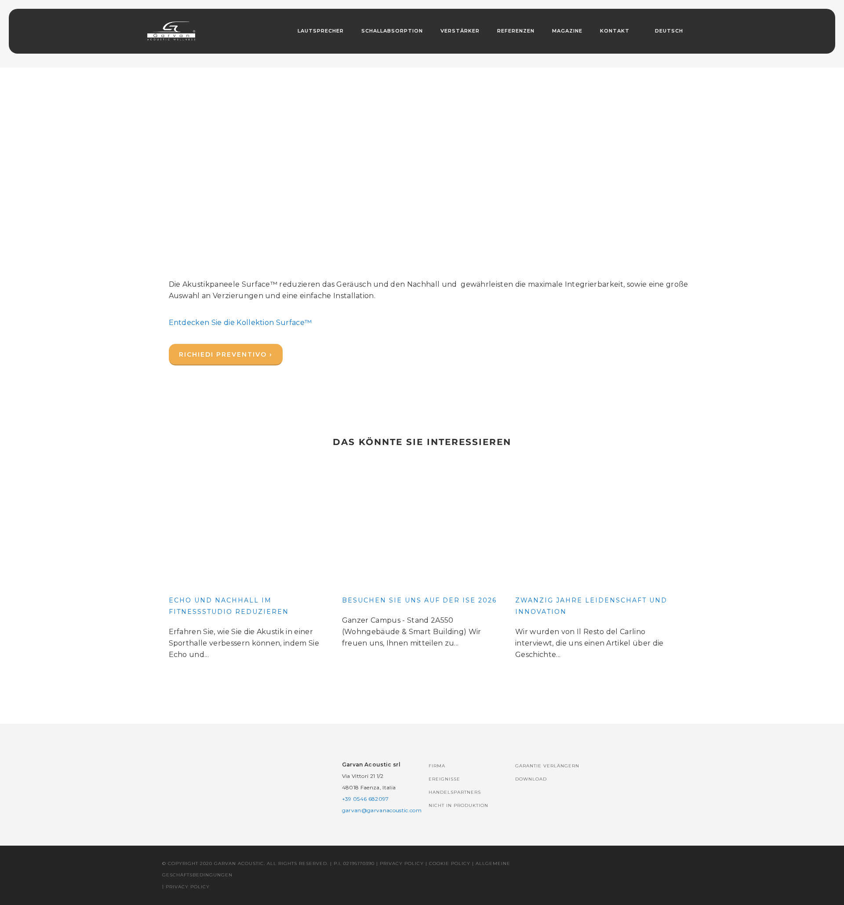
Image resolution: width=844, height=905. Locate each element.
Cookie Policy (449, 863)
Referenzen (516, 31)
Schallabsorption (392, 31)
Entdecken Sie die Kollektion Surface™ (240, 322)
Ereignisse (444, 779)
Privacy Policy (402, 863)
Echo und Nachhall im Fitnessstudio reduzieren (229, 606)
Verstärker (460, 31)
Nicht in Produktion (458, 805)
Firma (437, 766)
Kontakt (614, 31)
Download (531, 779)
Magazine (567, 31)
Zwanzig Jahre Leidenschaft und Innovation (591, 606)
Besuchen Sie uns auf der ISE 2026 (419, 600)
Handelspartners (455, 792)
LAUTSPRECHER (321, 31)
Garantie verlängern (547, 766)
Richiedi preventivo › (226, 354)
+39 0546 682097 (365, 799)
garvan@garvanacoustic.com (382, 810)
